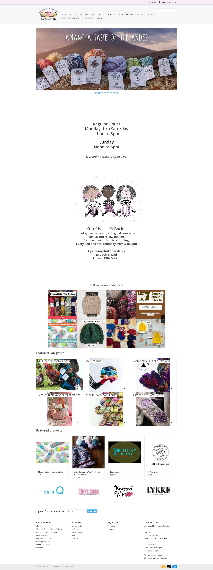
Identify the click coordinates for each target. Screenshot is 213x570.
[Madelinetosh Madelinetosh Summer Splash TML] (52, 452)
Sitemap (39, 548)
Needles (79, 14)
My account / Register (169, 2)
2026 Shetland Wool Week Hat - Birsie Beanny (87, 473)
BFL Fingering (152, 472)
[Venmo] (174, 567)
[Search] (159, 10)
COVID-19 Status (43, 544)
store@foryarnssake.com (158, 558)
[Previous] (41, 60)
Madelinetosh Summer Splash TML (51, 473)
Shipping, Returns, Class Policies (49, 529)
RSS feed (76, 541)
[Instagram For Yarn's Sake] (175, 511)
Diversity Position (43, 541)
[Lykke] (123, 491)
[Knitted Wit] (88, 491)
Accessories (90, 14)
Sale (143, 14)
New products (78, 532)
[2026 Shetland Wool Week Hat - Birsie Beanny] (88, 452)
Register (111, 526)
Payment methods (43, 538)
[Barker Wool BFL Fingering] (160, 452)
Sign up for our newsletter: (50, 511)
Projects (111, 14)
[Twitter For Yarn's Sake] (170, 511)
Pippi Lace (114, 472)
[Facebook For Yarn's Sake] (166, 511)
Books (101, 14)
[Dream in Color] (53, 491)
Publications (132, 14)
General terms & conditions (47, 532)
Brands (100, 18)
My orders (112, 529)
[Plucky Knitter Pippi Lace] (124, 452)
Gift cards (152, 14)
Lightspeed (73, 567)
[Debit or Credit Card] (169, 567)
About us (39, 526)
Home (64, 14)
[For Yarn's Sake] (48, 14)
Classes (120, 14)
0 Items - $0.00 (151, 2)
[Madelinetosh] (158, 491)
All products (77, 526)
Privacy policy (41, 535)
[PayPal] (163, 567)
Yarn (71, 14)
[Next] (172, 60)
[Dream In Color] (106, 52)
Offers (74, 535)
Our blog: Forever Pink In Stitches (78, 18)
